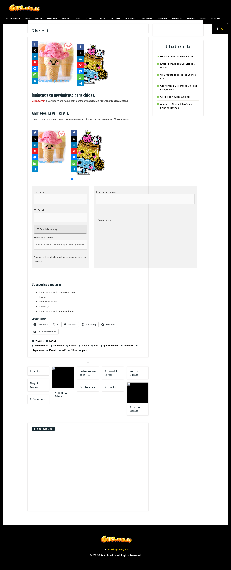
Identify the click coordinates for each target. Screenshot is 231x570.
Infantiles (215, 18)
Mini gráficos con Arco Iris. (37, 385)
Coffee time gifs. (37, 399)
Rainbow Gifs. (111, 387)
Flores (203, 18)
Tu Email (39, 210)
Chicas (102, 18)
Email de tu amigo (49, 229)
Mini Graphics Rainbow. (61, 394)
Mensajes (10, 26)
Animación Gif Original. (111, 372)
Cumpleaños (146, 18)
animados (58, 345)
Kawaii (52, 341)
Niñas (74, 350)
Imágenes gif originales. (135, 372)
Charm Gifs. (35, 371)
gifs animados (110, 345)
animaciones (41, 345)
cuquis (85, 345)
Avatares (90, 18)
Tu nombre (40, 192)
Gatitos (38, 18)
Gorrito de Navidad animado (175, 96)
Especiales (177, 18)
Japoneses (38, 350)
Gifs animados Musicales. (136, 408)
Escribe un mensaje (107, 192)
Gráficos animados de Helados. (88, 372)
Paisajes (23, 26)
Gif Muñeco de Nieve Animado (176, 56)
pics (84, 350)
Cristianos (130, 18)
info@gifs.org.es (118, 549)
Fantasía (191, 18)
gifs (96, 345)
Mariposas (52, 18)
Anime (77, 18)
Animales (66, 18)
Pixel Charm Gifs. (87, 387)
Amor (27, 18)
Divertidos (162, 18)
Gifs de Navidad (13, 18)
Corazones (115, 18)
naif (63, 350)
